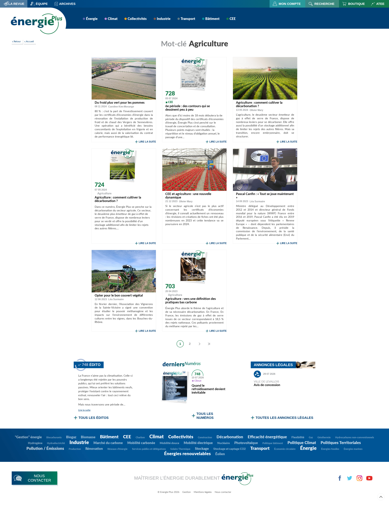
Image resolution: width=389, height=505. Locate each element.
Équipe (42, 3)
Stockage (202, 448)
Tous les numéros (205, 416)
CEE (233, 19)
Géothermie (324, 437)
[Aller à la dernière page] (208, 343)
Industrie (163, 19)
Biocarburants (54, 437)
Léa (257, 201)
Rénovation (94, 448)
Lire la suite (147, 141)
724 (99, 185)
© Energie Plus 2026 (168, 492)
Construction (205, 437)
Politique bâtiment (272, 443)
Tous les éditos (94, 418)
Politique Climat (301, 443)
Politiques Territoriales (341, 443)
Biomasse (88, 437)
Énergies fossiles (330, 449)
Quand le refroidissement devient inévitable (208, 389)
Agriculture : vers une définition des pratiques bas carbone (190, 300)
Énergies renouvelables (187, 454)
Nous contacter (223, 492)
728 (170, 94)
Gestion (186, 492)
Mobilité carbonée (141, 443)
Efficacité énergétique (267, 437)
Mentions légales (203, 492)
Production (75, 449)
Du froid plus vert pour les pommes (120, 102)
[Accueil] (36, 24)
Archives (67, 3)
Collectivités (137, 19)
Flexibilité (297, 437)
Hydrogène (35, 443)
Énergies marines (353, 449)
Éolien (220, 454)
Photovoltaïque (246, 443)
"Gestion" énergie (28, 437)
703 (170, 286)
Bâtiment (212, 19)
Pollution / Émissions (45, 449)
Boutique (356, 3)
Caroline (121, 106)
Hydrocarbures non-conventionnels (354, 437)
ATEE (380, 3)
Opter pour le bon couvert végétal (119, 295)
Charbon (140, 437)
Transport (188, 19)
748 (197, 374)
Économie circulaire (285, 449)
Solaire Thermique (180, 449)
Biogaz (71, 437)
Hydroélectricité (56, 443)
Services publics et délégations (149, 449)
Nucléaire (223, 443)
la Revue (16, 3)
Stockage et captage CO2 (229, 449)
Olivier (256, 110)
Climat (112, 19)
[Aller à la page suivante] (199, 343)
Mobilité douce (169, 443)
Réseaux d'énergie (117, 449)
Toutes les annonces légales (284, 418)
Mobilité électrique (198, 443)
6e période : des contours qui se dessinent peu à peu (187, 108)
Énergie (92, 19)
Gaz (311, 437)
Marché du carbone (108, 443)
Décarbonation (230, 437)
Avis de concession (267, 385)
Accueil (30, 41)
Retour (17, 41)
